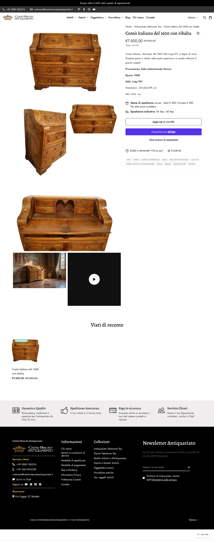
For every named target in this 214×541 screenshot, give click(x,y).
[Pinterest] (40, 484)
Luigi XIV (194, 160)
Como (136, 160)
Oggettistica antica (104, 467)
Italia (164, 160)
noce (159, 164)
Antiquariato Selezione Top (147, 26)
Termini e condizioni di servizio (73, 454)
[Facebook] (35, 484)
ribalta (168, 164)
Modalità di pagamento (73, 465)
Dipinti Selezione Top (105, 453)
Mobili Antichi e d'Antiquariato (140, 164)
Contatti (150, 17)
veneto (192, 164)
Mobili (70, 17)
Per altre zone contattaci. (143, 107)
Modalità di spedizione (73, 460)
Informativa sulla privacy (164, 479)
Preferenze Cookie (71, 479)
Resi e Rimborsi (69, 470)
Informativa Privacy (71, 475)
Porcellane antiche (103, 472)
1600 (128, 160)
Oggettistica (97, 17)
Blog (127, 17)
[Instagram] (31, 484)
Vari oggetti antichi (104, 477)
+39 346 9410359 (25, 469)
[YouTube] (26, 484)
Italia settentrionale (179, 160)
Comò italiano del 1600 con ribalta (25, 371)
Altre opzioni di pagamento (163, 140)
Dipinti (82, 17)
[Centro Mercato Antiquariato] (18, 17)
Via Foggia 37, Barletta (26, 496)
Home (128, 26)
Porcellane (114, 17)
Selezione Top (180, 164)
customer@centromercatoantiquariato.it (32, 474)
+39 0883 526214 (25, 464)
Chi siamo (138, 17)
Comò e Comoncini (150, 160)
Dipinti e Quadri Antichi (106, 463)
